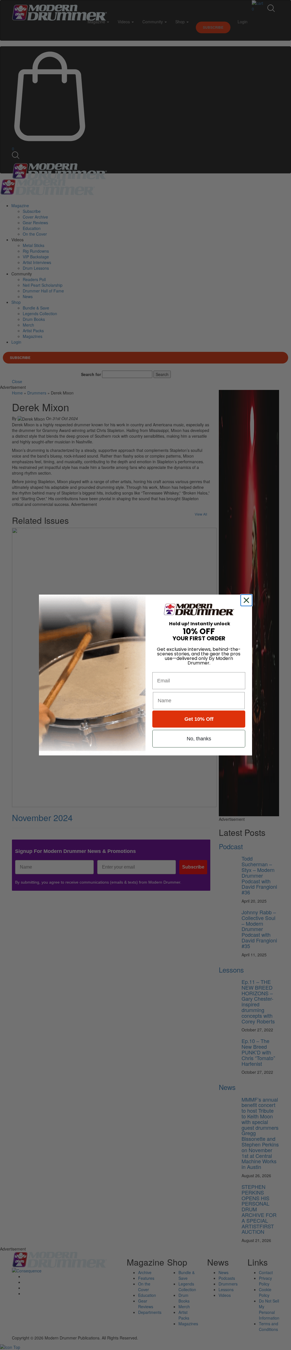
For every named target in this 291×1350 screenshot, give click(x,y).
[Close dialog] (247, 600)
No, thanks (199, 739)
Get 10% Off (198, 719)
